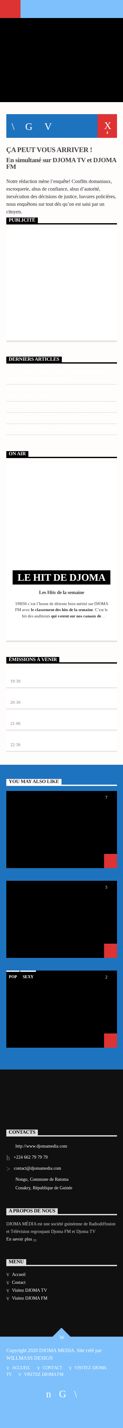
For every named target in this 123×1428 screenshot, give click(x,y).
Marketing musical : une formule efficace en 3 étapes (58, 417)
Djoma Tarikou (26, 717)
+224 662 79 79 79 (31, 1157)
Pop (13, 976)
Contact (19, 1282)
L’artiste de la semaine (32, 695)
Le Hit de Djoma (27, 674)
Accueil (19, 1274)
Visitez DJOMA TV (29, 1290)
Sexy (28, 976)
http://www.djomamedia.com (41, 1146)
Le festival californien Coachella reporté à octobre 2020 (61, 428)
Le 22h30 (19, 738)
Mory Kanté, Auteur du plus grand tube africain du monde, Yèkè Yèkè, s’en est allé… (58, 374)
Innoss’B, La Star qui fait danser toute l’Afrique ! (56, 406)
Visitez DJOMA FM (29, 1298)
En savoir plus (19, 1239)
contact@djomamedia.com (37, 1168)
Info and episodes (61, 629)
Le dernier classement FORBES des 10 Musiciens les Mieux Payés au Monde (59, 392)
